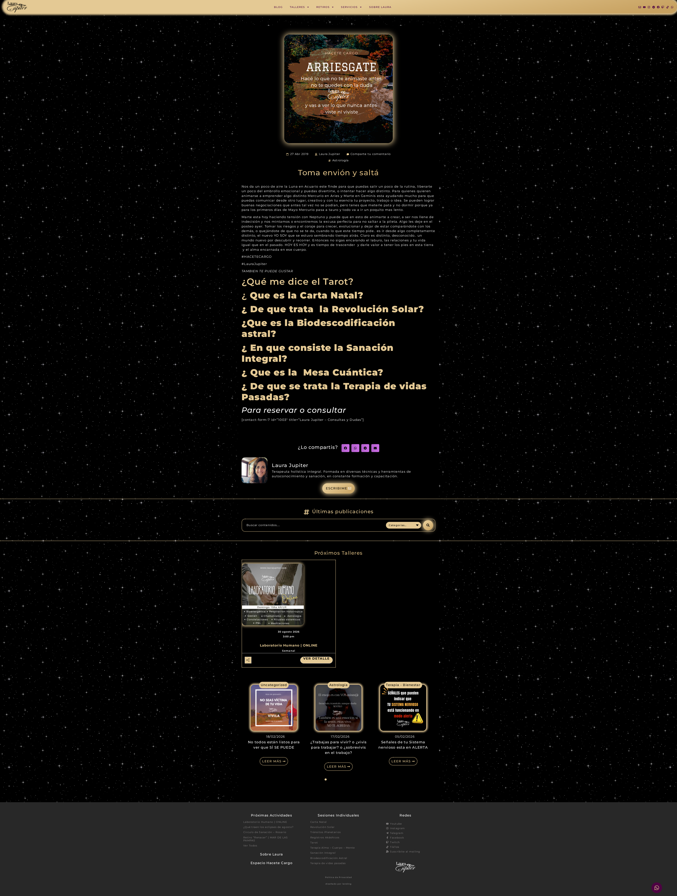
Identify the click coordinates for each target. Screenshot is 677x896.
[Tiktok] (667, 7)
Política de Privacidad (338, 877)
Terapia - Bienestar (341, 685)
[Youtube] (644, 7)
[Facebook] (658, 7)
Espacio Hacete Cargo (271, 863)
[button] (345, 448)
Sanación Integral (323, 852)
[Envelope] (639, 7)
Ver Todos (250, 845)
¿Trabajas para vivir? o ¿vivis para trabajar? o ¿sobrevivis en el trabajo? (276, 747)
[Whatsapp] (672, 7)
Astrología (340, 160)
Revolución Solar (322, 827)
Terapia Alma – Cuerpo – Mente (332, 847)
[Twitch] (662, 7)
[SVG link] (17, 7)
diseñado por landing (338, 884)
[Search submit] (428, 525)
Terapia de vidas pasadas (328, 863)
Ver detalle (316, 658)
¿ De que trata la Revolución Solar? (333, 309)
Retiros (323, 7)
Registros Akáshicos (325, 837)
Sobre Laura (380, 7)
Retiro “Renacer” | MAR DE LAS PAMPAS (265, 839)
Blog (278, 7)
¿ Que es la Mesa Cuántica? (314, 372)
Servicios (349, 7)
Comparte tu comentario (370, 154)
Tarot (314, 842)
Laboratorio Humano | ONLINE (289, 645)
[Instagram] (649, 7)
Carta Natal (318, 822)
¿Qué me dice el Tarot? (298, 281)
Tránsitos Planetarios (325, 832)
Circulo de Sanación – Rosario (264, 832)
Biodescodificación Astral (328, 858)
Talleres (297, 7)
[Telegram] (653, 7)
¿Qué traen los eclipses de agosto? (268, 827)
